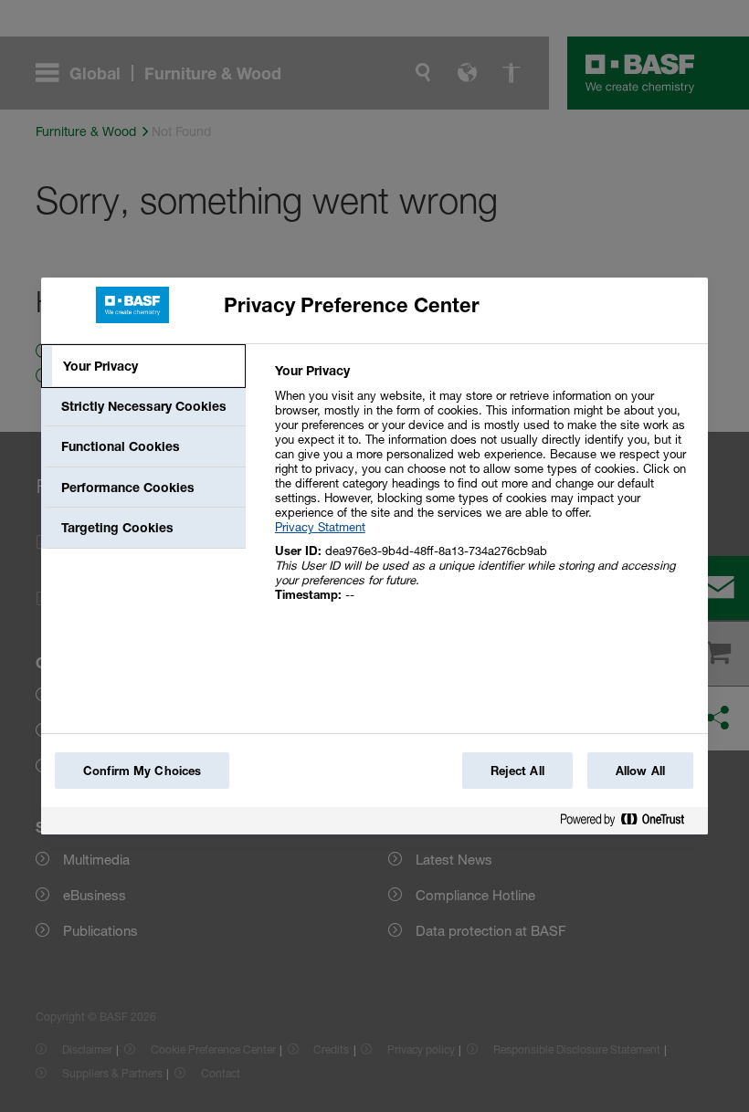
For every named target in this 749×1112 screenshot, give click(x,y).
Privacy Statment (320, 526)
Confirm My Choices (142, 770)
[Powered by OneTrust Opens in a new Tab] (629, 823)
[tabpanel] (484, 492)
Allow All (640, 770)
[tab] (143, 366)
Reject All (517, 770)
